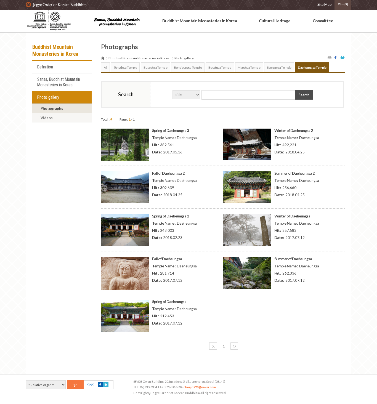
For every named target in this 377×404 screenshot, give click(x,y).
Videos (47, 118)
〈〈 (213, 346)
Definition (45, 67)
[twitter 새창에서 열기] (342, 57)
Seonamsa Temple (279, 67)
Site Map (324, 4)
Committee (323, 20)
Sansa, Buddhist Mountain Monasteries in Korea (58, 82)
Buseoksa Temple (155, 67)
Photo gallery (48, 97)
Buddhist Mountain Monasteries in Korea (199, 20)
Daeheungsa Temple (312, 67)
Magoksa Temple (249, 67)
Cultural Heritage (275, 20)
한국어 (343, 4)
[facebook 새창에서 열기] (336, 57)
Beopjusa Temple (219, 67)
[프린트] (330, 57)
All (105, 67)
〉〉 (234, 346)
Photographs (52, 108)
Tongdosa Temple (125, 67)
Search (304, 95)
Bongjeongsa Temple (188, 67)
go (75, 384)
